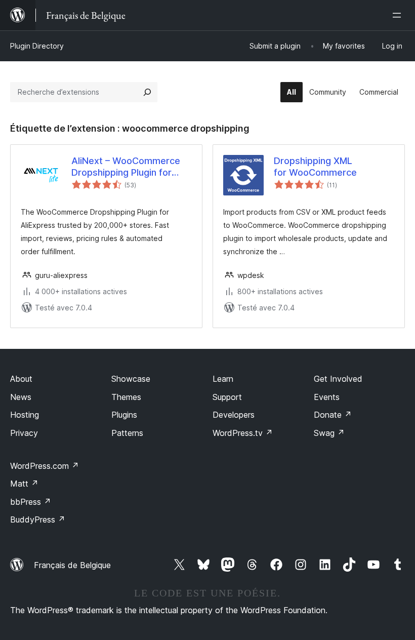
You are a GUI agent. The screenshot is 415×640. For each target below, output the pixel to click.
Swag (329, 433)
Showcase (130, 379)
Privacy (24, 433)
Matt (24, 483)
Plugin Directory (37, 46)
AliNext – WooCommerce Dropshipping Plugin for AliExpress (125, 167)
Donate (333, 415)
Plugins (124, 415)
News (20, 397)
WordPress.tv (243, 433)
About (21, 379)
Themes (126, 397)
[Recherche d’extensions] (147, 92)
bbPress (30, 502)
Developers (234, 415)
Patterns (127, 433)
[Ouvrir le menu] (399, 15)
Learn (223, 379)
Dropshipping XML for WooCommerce (315, 166)
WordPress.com (44, 466)
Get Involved (338, 379)
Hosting (24, 415)
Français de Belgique (72, 565)
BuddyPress (37, 519)
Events (327, 397)
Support (227, 397)
